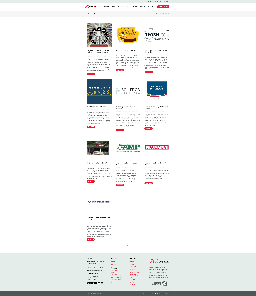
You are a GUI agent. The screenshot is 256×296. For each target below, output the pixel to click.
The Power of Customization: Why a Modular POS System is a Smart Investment (99, 52)
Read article (91, 73)
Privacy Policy (154, 293)
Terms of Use (146, 293)
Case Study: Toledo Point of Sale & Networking (155, 51)
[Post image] (99, 35)
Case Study (118, 53)
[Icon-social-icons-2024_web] (102, 283)
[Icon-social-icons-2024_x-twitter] (150, 1)
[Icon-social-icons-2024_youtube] (157, 1)
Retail (90, 56)
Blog (88, 56)
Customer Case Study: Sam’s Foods (98, 163)
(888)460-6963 (100, 261)
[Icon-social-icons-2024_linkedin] (155, 1)
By (98, 56)
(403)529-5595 (93, 263)
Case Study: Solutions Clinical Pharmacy (125, 107)
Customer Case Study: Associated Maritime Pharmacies (127, 164)
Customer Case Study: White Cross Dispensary (156, 107)
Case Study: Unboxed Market (96, 107)
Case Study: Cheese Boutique (125, 50)
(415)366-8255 (94, 265)
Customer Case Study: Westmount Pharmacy (98, 218)
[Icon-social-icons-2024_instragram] (148, 1)
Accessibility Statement (163, 293)
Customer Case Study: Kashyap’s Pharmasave (155, 164)
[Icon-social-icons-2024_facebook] (153, 1)
